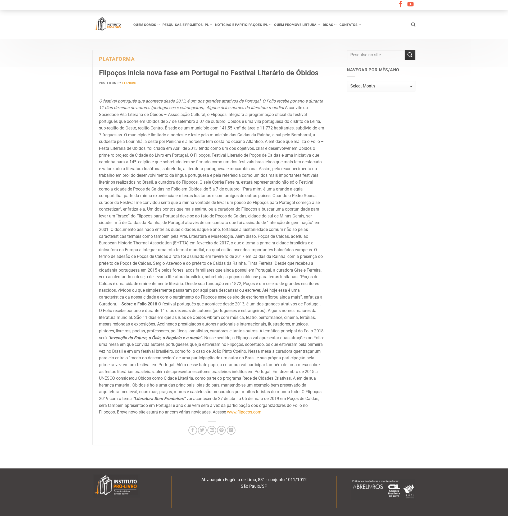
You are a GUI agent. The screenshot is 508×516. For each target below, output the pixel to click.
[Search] (413, 25)
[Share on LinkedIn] (231, 430)
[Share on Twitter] (202, 430)
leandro (129, 83)
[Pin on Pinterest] (221, 430)
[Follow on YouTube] (410, 4)
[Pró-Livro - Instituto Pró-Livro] (109, 24)
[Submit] (410, 55)
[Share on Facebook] (192, 430)
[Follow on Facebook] (401, 4)
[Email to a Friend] (211, 430)
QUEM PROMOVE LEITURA (295, 25)
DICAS (328, 25)
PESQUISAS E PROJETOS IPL (185, 25)
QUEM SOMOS (144, 25)
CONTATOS (348, 25)
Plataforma (117, 59)
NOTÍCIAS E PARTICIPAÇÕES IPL (241, 25)
